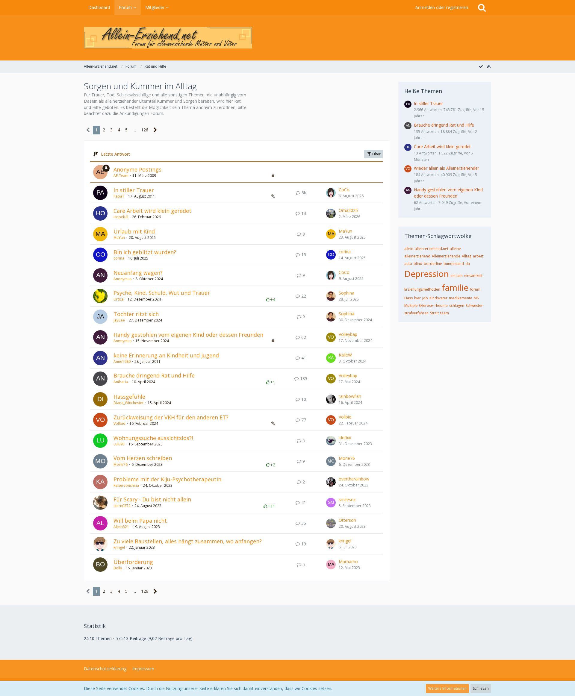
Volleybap (348, 334)
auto (408, 263)
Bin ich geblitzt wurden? (145, 252)
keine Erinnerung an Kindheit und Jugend (166, 355)
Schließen (481, 688)
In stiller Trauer (134, 190)
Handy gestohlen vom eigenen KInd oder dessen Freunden (188, 334)
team (444, 313)
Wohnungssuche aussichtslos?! (153, 438)
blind (418, 263)
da (467, 263)
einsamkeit (473, 275)
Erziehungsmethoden (422, 289)
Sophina (346, 293)
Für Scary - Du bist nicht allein (152, 499)
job (425, 298)
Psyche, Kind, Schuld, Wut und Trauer (162, 292)
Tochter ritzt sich (136, 314)
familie (455, 287)
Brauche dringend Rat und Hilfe (154, 375)
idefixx (345, 437)
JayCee (119, 320)
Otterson (347, 520)
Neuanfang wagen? (138, 272)
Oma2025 (348, 210)
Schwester (474, 305)
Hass (408, 298)
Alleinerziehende (446, 256)
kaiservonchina (126, 485)
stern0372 (122, 505)
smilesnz (347, 499)
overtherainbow (354, 479)
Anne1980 (122, 361)
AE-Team (121, 175)
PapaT (119, 196)
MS (476, 298)
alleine (455, 248)
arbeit (478, 256)
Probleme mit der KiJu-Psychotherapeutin (167, 479)
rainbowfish (350, 396)
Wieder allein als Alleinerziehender (446, 168)
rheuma (441, 305)
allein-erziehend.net (431, 248)
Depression (426, 273)
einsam (456, 275)
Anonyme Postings (137, 169)
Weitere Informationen (447, 688)
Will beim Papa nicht (140, 520)
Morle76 (121, 464)
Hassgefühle (129, 396)
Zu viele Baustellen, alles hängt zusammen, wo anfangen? (188, 541)
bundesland (454, 263)
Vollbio (119, 423)
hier (417, 298)
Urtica (119, 299)
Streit (434, 313)
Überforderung (133, 561)
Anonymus (122, 278)
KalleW (345, 355)
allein (408, 248)
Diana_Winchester (129, 402)
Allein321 (121, 526)
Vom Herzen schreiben (143, 458)
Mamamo (348, 561)
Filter (376, 154)
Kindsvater (438, 298)
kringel (119, 547)
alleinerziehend (417, 256)
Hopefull (121, 216)
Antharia (121, 381)
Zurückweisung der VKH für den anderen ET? (171, 417)
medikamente (460, 298)
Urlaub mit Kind (134, 231)
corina (119, 258)
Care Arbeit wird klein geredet (152, 210)
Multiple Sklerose (418, 305)
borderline (433, 263)
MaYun (119, 237)
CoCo (344, 189)
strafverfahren (416, 313)
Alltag (466, 256)
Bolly (118, 568)
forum (475, 289)
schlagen (456, 305)
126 (144, 130)
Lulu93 (119, 444)
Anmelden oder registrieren (441, 7)
